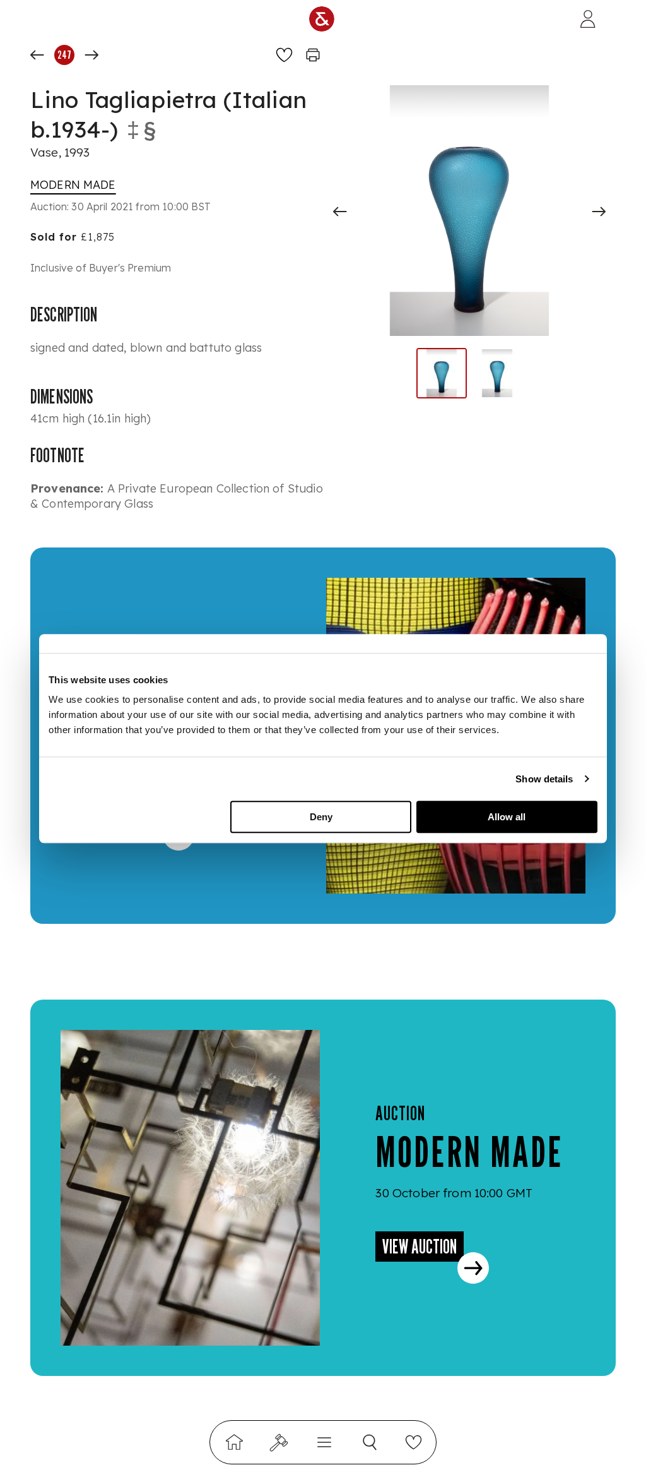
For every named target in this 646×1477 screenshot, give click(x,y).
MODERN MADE (73, 184)
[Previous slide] (340, 212)
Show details (544, 779)
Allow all (507, 816)
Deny (321, 816)
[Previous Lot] (37, 55)
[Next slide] (599, 212)
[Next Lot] (91, 55)
